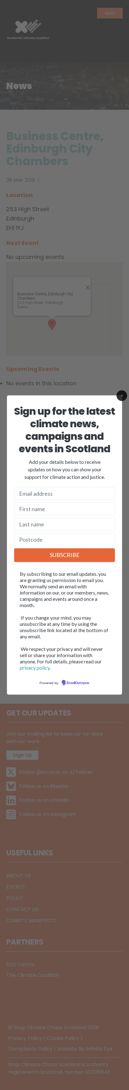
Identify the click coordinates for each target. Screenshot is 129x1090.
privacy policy (34, 668)
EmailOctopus (78, 683)
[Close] (121, 395)
